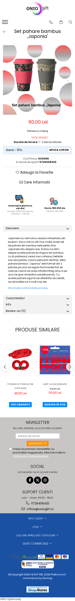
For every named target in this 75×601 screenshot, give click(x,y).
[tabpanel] (37, 80)
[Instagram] (45, 480)
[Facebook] (29, 480)
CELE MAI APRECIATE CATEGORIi (36, 535)
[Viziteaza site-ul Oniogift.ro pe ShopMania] (37, 589)
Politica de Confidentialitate (31, 456)
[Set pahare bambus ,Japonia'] (37, 80)
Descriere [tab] (12, 228)
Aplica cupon (59, 150)
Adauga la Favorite (36, 172)
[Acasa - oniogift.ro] (38, 9)
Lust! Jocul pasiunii (55, 384)
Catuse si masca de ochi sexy (20, 386)
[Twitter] (37, 480)
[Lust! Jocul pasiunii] (54, 359)
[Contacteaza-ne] (51, 22)
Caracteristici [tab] (15, 298)
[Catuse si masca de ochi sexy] (20, 359)
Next (69, 84)
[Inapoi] (3, 32)
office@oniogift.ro (40, 509)
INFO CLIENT (36, 518)
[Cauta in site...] (70, 22)
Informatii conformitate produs (28, 288)
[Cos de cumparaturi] (61, 22)
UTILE (36, 527)
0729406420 (39, 503)
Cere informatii (36, 182)
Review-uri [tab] (16, 311)
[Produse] (5, 23)
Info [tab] (8, 304)
